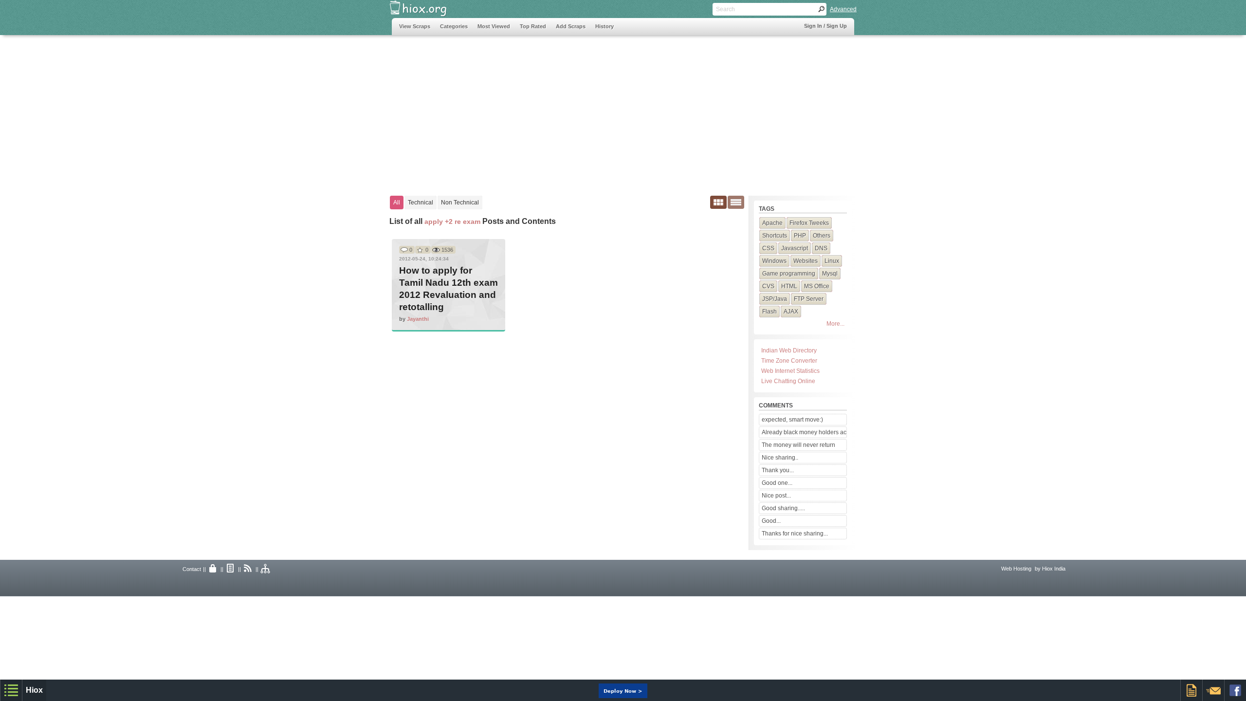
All (396, 202)
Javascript (794, 248)
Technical (420, 202)
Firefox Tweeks (809, 223)
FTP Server (809, 298)
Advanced (843, 9)
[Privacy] (213, 569)
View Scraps (414, 26)
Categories (454, 26)
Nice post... (776, 495)
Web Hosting (1016, 569)
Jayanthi (418, 319)
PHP (800, 235)
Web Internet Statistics (790, 371)
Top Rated (533, 26)
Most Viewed (493, 26)
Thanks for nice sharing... (795, 533)
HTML (789, 286)
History (604, 26)
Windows (774, 261)
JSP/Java (774, 298)
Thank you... (778, 470)
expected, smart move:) (792, 419)
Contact (192, 569)
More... (835, 323)
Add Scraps (571, 26)
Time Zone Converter (789, 360)
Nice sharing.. (780, 457)
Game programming (788, 273)
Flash (769, 311)
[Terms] (230, 569)
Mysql (830, 273)
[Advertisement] (569, 110)
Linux (832, 261)
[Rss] (248, 569)
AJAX (791, 311)
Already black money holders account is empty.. (804, 432)
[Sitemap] (265, 569)
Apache (772, 223)
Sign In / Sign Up (825, 26)
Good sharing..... (783, 508)
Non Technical (460, 202)
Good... (771, 520)
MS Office (816, 286)
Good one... (777, 483)
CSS (768, 248)
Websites (805, 261)
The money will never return (798, 445)
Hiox (34, 690)
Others (821, 235)
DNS (821, 248)
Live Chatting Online (788, 381)
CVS (768, 286)
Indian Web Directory (789, 350)
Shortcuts (774, 235)
